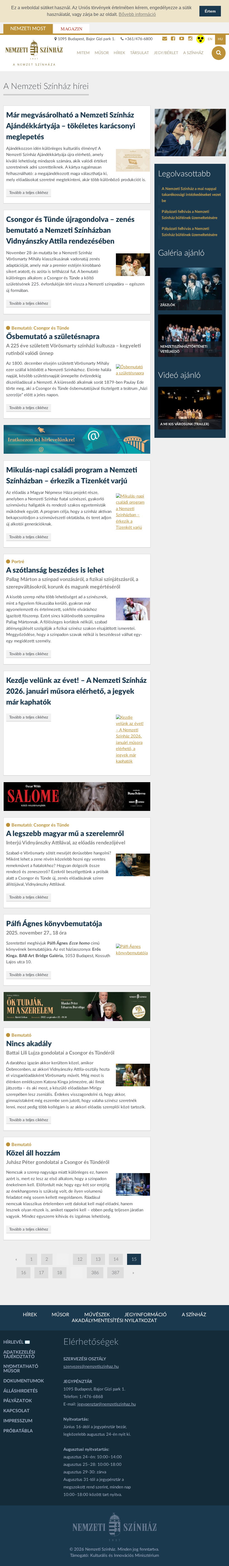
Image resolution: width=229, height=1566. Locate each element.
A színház (193, 53)
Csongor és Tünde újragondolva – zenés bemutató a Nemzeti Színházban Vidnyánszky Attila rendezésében (70, 230)
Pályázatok (17, 1401)
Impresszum (17, 1421)
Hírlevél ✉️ (16, 1342)
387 (115, 1272)
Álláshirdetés (20, 1391)
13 (98, 1259)
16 (23, 1272)
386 (95, 1272)
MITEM (83, 53)
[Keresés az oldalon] (219, 53)
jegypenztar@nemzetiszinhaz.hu (106, 1404)
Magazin (71, 29)
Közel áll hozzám (33, 1153)
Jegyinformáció (146, 1315)
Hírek (119, 53)
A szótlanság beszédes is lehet (55, 570)
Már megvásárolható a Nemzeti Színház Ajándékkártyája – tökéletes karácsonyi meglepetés (70, 126)
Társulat (139, 53)
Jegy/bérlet (166, 53)
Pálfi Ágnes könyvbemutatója (54, 924)
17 (41, 1272)
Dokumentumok (23, 1381)
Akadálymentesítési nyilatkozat (114, 1320)
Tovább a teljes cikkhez (28, 193)
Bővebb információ (137, 14)
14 (115, 1259)
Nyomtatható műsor (20, 1368)
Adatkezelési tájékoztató (19, 1354)
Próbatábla (18, 1431)
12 (79, 1259)
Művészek (97, 1315)
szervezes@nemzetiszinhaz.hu (91, 1367)
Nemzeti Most (28, 29)
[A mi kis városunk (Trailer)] (190, 408)
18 (59, 1272)
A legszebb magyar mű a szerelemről (65, 833)
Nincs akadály (29, 1044)
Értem (210, 11)
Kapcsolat (16, 1411)
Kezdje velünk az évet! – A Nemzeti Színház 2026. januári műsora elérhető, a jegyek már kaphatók (76, 691)
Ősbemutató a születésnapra (52, 336)
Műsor (102, 53)
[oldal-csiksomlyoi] (190, 132)
